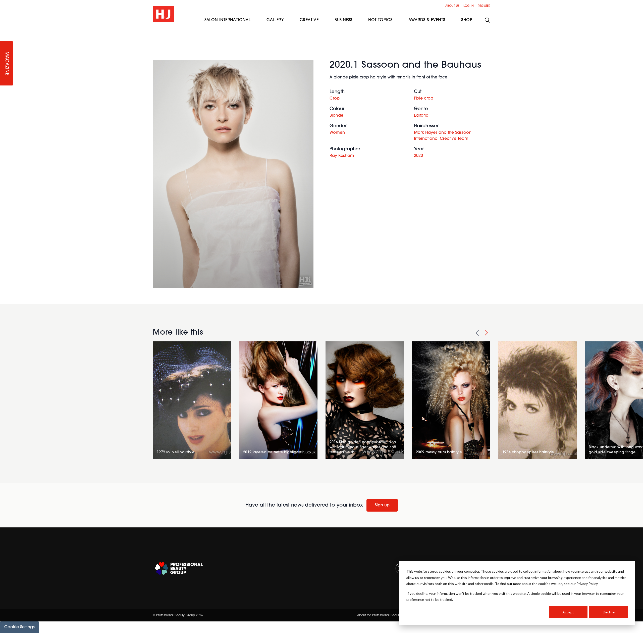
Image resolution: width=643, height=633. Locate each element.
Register (484, 6)
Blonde (336, 116)
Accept (568, 612)
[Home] (163, 14)
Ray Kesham (342, 156)
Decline (609, 612)
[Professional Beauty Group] (179, 568)
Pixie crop (423, 99)
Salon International (227, 20)
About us (452, 6)
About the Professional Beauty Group (384, 615)
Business (343, 20)
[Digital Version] (4, 31)
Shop (466, 20)
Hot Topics (380, 20)
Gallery (275, 20)
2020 (418, 156)
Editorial (422, 116)
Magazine (6, 63)
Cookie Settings (19, 627)
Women (337, 133)
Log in (468, 6)
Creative (309, 20)
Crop (335, 99)
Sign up (382, 505)
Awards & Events (426, 20)
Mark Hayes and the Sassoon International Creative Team (442, 136)
